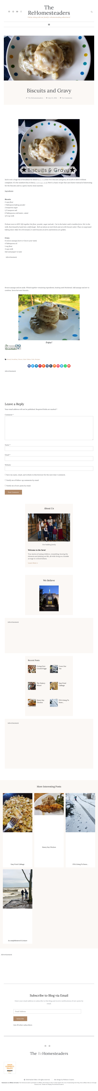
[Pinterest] (13, 11)
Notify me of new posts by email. (18, 486)
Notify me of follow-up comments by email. (22, 480)
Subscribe (20, 1019)
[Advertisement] (49, 272)
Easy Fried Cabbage (17, 864)
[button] (91, 11)
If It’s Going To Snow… (80, 864)
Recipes (37, 359)
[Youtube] (17, 11)
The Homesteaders (49, 10)
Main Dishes (27, 359)
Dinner (20, 359)
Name (7, 445)
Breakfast (14, 359)
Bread (9, 359)
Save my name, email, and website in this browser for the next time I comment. (35, 475)
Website (8, 465)
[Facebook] (9, 11)
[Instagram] (21, 11)
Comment (9, 415)
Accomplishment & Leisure (17, 941)
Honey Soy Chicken (49, 847)
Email (7, 455)
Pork (32, 359)
